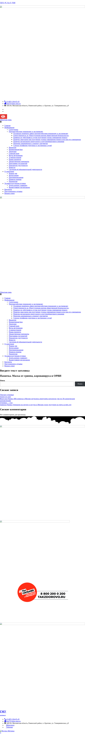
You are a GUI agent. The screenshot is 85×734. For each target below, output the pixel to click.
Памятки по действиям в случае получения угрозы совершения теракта (40, 137)
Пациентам (13, 181)
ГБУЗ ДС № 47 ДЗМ (7, 3)
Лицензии (12, 151)
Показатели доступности (18, 165)
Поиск (2, 380)
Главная (7, 125)
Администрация (15, 157)
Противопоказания (16, 177)
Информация (9, 127)
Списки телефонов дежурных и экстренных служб (32, 145)
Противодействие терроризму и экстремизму (26, 131)
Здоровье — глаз (6, 403)
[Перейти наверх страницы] (0, 733)
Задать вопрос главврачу (18, 185)
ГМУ (3, 713)
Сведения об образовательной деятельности (25, 169)
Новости (12, 167)
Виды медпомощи (16, 155)
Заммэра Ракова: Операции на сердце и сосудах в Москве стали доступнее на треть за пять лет (35, 405)
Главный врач (14, 153)
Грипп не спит (5, 397)
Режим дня (13, 173)
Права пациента (15, 159)
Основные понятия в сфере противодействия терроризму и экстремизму (40, 133)
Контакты (8, 189)
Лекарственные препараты (19, 161)
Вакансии (12, 147)
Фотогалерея (13, 175)
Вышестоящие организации (19, 187)
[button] (42, 122)
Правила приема (15, 179)
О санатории (9, 171)
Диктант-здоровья (7, 395)
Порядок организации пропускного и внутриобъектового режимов (38, 141)
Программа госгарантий (18, 163)
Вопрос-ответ (9, 193)
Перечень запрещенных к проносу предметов (30, 143)
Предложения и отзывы (13, 191)
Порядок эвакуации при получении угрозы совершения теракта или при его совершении (47, 139)
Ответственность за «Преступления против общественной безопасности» (41, 135)
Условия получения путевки (15, 183)
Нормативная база (16, 149)
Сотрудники (13, 129)
